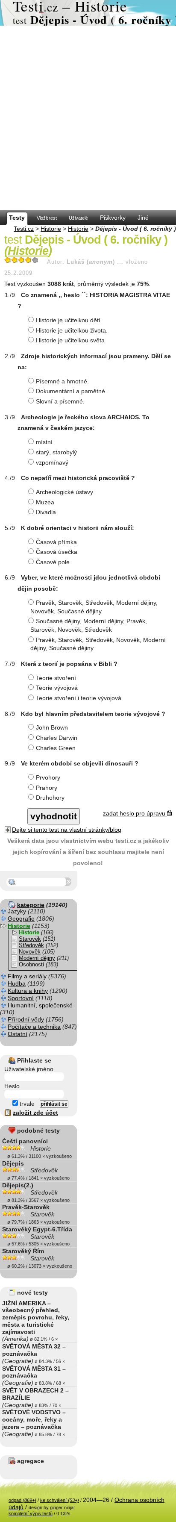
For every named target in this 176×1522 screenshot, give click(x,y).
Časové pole (53, 562)
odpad (22, 1500)
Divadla (46, 512)
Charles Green (56, 748)
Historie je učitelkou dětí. (69, 320)
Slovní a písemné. (60, 401)
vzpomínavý (52, 462)
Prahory (46, 787)
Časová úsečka (56, 551)
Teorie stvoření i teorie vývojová (78, 698)
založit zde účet (35, 1112)
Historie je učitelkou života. (72, 330)
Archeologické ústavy (64, 492)
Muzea (45, 502)
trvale (26, 1103)
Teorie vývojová (57, 687)
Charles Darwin (56, 737)
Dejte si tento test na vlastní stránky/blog (66, 829)
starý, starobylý (56, 452)
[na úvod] (88, 13)
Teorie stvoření (56, 677)
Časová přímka (56, 542)
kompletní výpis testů (31, 1513)
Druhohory (50, 797)
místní (44, 442)
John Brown (52, 727)
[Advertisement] (88, 118)
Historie (51, 228)
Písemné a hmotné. (62, 381)
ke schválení (59, 1500)
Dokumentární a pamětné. (71, 391)
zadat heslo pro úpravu (135, 813)
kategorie (30, 904)
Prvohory (48, 777)
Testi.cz (24, 228)
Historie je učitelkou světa (70, 340)
